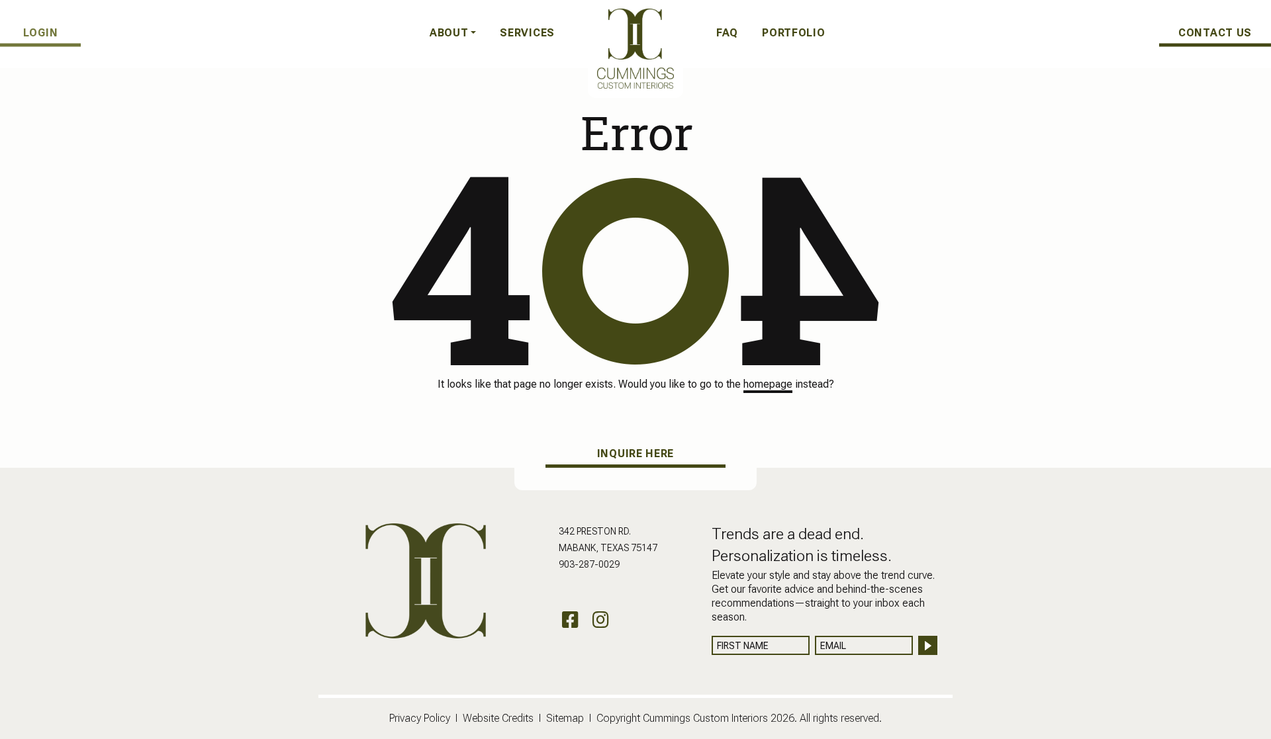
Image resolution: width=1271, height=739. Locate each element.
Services (527, 32)
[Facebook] (570, 620)
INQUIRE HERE (635, 453)
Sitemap (565, 718)
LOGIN (40, 32)
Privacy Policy (419, 718)
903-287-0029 (589, 564)
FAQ (727, 32)
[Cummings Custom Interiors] (635, 48)
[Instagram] (600, 620)
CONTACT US (1215, 32)
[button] (453, 33)
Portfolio (793, 32)
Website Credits (498, 718)
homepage (767, 384)
